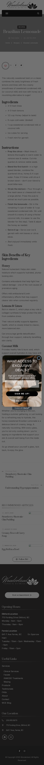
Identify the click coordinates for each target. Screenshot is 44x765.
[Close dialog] (38, 358)
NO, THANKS (22, 401)
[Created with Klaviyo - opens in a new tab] (22, 408)
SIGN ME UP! (22, 394)
